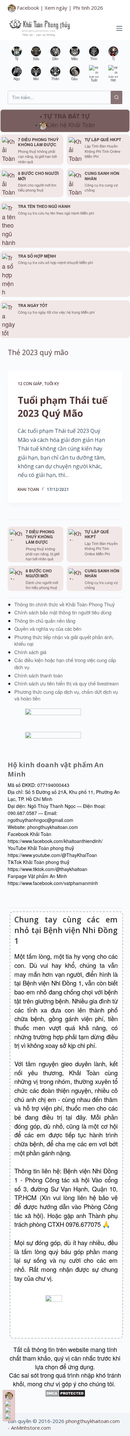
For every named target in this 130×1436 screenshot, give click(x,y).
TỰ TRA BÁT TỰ (67, 116)
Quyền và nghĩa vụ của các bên (47, 628)
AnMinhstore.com (31, 1427)
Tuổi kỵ (51, 383)
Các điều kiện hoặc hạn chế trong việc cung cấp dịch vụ (65, 663)
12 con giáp (30, 383)
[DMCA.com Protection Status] (65, 1392)
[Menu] (119, 28)
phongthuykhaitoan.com (93, 1421)
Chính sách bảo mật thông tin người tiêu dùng (62, 612)
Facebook (27, 7)
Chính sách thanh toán (38, 675)
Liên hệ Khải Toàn (71, 124)
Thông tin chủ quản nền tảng (44, 620)
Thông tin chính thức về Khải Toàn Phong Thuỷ (64, 604)
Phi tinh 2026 (88, 7)
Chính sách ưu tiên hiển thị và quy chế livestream (66, 683)
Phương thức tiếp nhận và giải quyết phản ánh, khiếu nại (64, 640)
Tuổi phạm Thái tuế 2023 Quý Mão (63, 406)
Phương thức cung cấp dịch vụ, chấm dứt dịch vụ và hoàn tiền (66, 695)
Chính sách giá (30, 651)
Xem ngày (56, 7)
